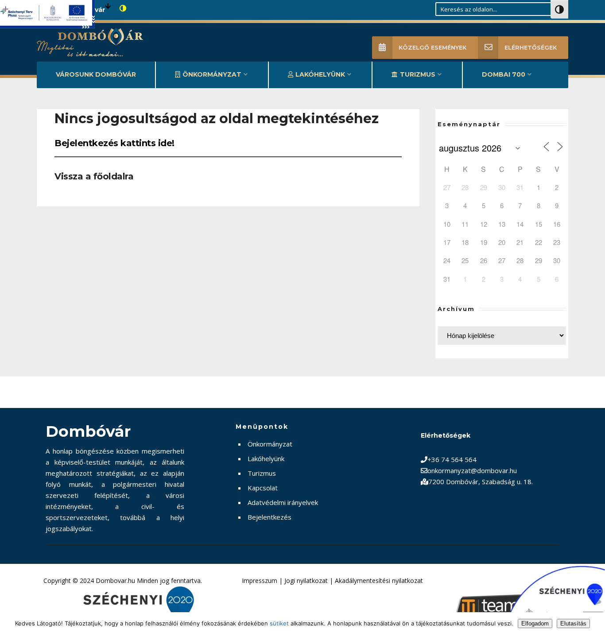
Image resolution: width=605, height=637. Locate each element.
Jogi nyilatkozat (306, 580)
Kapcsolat (263, 487)
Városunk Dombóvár (96, 74)
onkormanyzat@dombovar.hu (472, 470)
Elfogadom (535, 623)
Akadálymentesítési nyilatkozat (379, 580)
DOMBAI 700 (503, 74)
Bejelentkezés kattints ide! (114, 143)
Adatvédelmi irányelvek (283, 502)
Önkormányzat (211, 74)
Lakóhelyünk (320, 74)
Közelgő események (432, 47)
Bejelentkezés (269, 517)
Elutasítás (573, 623)
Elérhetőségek (530, 47)
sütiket (279, 623)
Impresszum (259, 580)
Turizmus (417, 74)
